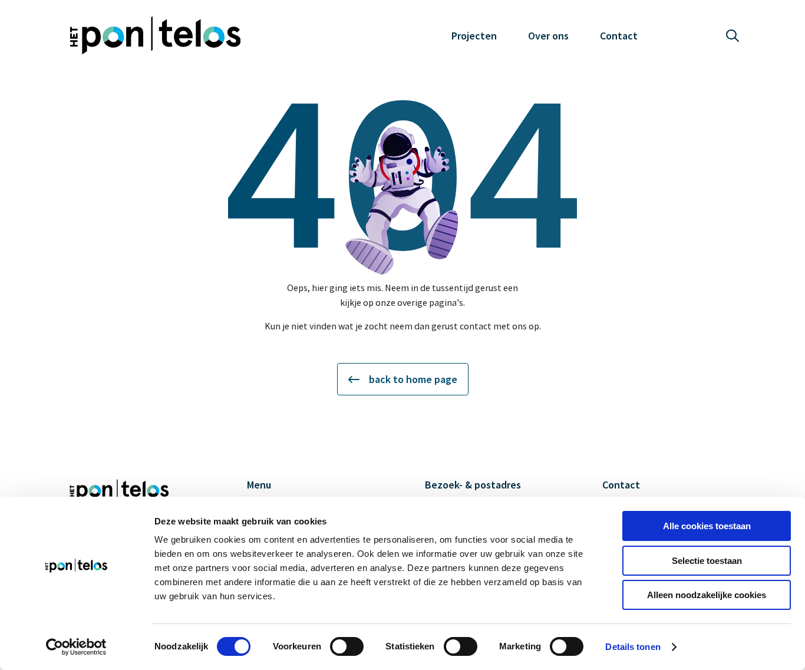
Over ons (548, 35)
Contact (619, 35)
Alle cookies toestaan (707, 526)
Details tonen (632, 647)
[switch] (347, 646)
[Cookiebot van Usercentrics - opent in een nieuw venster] (76, 647)
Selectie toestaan (707, 561)
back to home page (413, 379)
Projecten (474, 35)
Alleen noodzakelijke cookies (706, 595)
